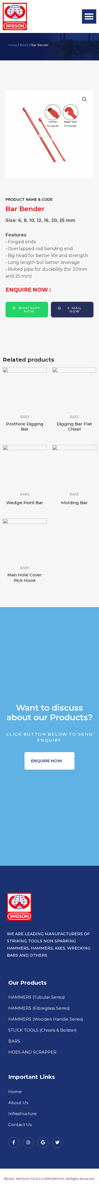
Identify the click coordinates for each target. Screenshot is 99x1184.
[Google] (42, 1142)
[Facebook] (13, 1142)
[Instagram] (28, 1142)
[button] (89, 16)
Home (12, 45)
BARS (24, 45)
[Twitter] (57, 1142)
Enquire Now (47, 760)
